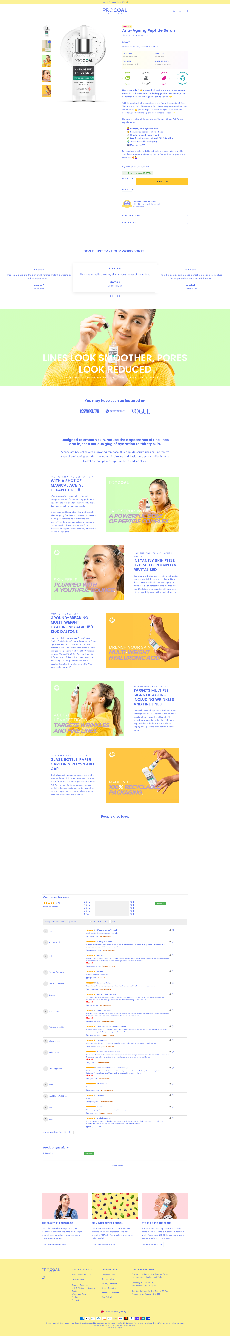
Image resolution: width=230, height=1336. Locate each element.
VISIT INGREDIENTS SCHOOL (104, 1244)
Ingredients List (132, 215)
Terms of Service (109, 1288)
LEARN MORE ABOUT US (152, 1244)
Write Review (160, 903)
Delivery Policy (108, 1274)
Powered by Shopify (115, 1328)
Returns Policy (108, 1279)
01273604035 (78, 1279)
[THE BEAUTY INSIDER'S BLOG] (65, 1206)
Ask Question (89, 1154)
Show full (89, 963)
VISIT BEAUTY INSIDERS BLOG (55, 1244)
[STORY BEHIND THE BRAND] (165, 1206)
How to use (129, 223)
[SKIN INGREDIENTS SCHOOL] (115, 1206)
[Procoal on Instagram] (43, 1277)
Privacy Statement (109, 1283)
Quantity (127, 179)
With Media (100, 922)
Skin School (107, 1297)
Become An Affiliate (110, 1292)
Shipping (136, 46)
